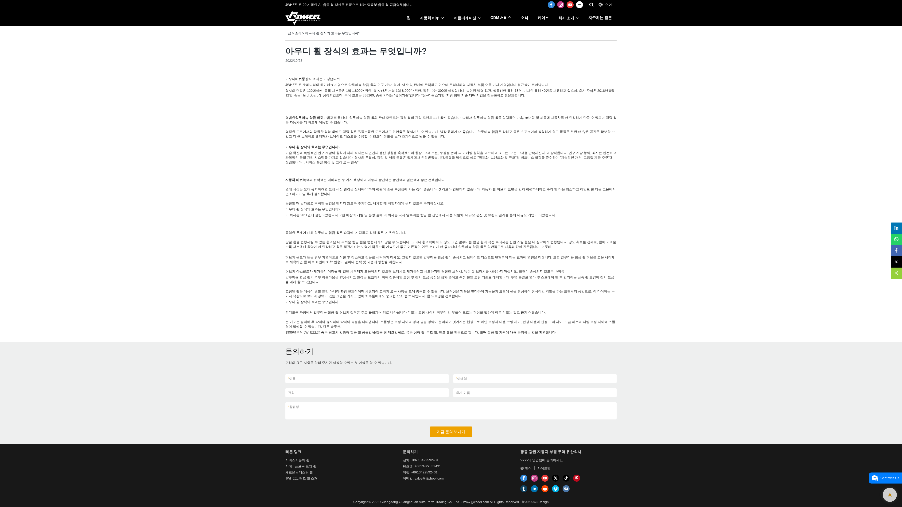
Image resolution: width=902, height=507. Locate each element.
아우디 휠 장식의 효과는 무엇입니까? (332, 33)
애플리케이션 (465, 18)
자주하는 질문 (600, 18)
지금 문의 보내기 (451, 432)
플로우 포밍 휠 (305, 466)
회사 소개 (566, 18)
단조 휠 (304, 478)
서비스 (290, 460)
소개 (314, 478)
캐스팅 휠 (306, 472)
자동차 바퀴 (430, 18)
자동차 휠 (302, 460)
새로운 (290, 472)
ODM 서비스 (500, 18)
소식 (524, 18)
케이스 (543, 18)
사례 (288, 466)
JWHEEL (291, 478)
